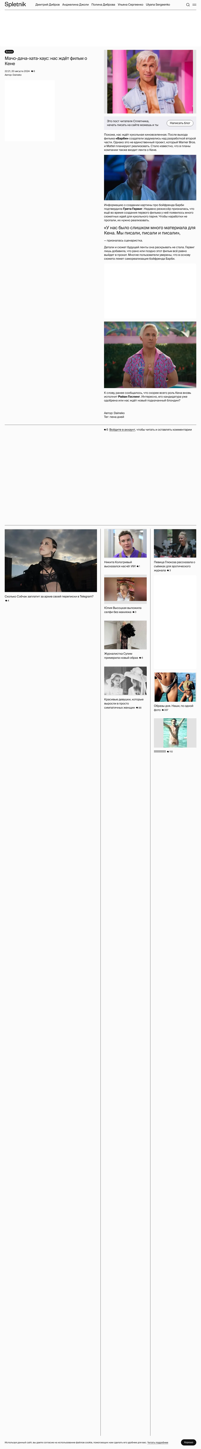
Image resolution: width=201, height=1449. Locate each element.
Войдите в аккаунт (122, 430)
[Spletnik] (15, 4)
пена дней (117, 417)
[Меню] (194, 5)
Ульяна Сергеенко (130, 5)
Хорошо (188, 1442)
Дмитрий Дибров (47, 5)
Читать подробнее (157, 1442)
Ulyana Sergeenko (158, 5)
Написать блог (180, 123)
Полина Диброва (103, 5)
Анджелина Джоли (75, 5)
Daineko (119, 413)
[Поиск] (188, 5)
